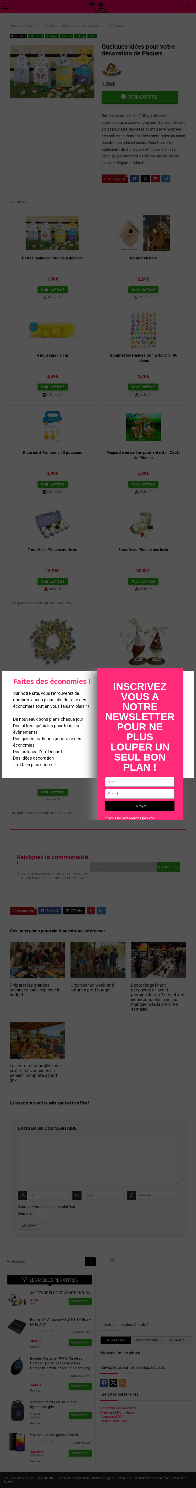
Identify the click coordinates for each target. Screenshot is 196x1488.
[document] (98, 744)
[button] (188, 679)
